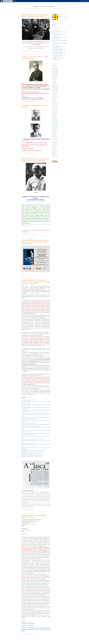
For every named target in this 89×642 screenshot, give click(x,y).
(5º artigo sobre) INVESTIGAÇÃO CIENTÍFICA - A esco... (58, 47)
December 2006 (55, 90)
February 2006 (55, 76)
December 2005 (55, 73)
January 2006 (54, 74)
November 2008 (55, 103)
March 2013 (54, 144)
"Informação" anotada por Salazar (29, 423)
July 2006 (54, 84)
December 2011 (55, 141)
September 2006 (55, 85)
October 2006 (54, 87)
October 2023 (54, 156)
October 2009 (54, 109)
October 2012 (54, 142)
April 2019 (54, 152)
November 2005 (55, 71)
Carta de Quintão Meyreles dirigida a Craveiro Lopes (33, 439)
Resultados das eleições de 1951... (29, 443)
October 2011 (54, 139)
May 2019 (54, 153)
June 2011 (54, 134)
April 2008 (54, 98)
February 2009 (55, 104)
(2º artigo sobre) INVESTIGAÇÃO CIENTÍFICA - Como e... (58, 55)
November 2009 (55, 111)
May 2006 (54, 81)
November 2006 (55, 88)
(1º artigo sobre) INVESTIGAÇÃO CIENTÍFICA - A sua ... (58, 58)
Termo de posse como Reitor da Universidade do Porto (33, 454)
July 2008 (54, 100)
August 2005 (54, 66)
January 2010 (54, 112)
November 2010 (55, 123)
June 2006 (54, 82)
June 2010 (54, 115)
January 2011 (54, 126)
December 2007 (55, 96)
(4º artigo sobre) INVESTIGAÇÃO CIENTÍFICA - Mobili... (58, 50)
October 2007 (54, 95)
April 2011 (54, 131)
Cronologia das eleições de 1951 (29, 400)
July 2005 (54, 65)
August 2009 (54, 107)
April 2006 (54, 79)
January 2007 (54, 92)
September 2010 (55, 120)
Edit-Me (53, 24)
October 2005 (54, 70)
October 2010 (54, 122)
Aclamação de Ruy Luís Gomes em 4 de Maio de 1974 (33, 452)
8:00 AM (32, 153)
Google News (54, 22)
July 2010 (54, 117)
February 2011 (55, 128)
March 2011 (54, 130)
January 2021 (54, 155)
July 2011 (54, 136)
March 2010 (54, 114)
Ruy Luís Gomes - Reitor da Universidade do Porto (32, 456)
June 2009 (54, 106)
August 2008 (54, 101)
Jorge (60, 14)
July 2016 (54, 148)
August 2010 (54, 118)
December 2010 (55, 125)
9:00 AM (32, 101)
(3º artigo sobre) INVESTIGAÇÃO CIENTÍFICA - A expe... (58, 53)
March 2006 (54, 77)
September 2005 (55, 68)
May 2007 (54, 93)
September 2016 (55, 150)
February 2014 (55, 145)
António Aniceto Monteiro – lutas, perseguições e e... (58, 35)
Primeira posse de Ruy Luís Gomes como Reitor (32, 453)
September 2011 (55, 137)
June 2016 (54, 147)
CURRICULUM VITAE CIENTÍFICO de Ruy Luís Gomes (34, 450)
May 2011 (54, 133)
